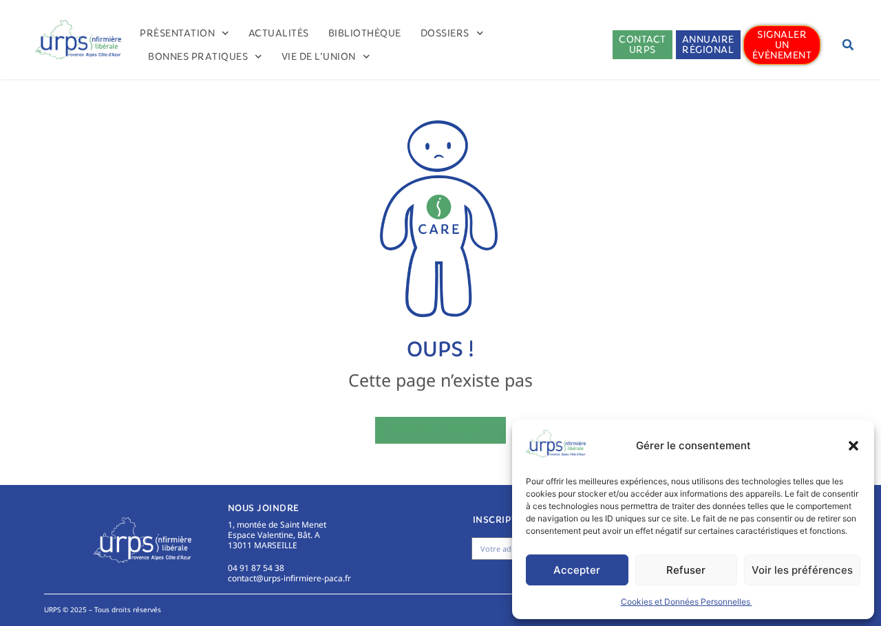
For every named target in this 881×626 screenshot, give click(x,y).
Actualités (278, 33)
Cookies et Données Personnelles (686, 601)
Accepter (576, 569)
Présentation (177, 33)
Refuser (685, 569)
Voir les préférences (802, 569)
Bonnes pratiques (198, 56)
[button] (853, 446)
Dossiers (445, 33)
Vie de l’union (319, 56)
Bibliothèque (364, 33)
